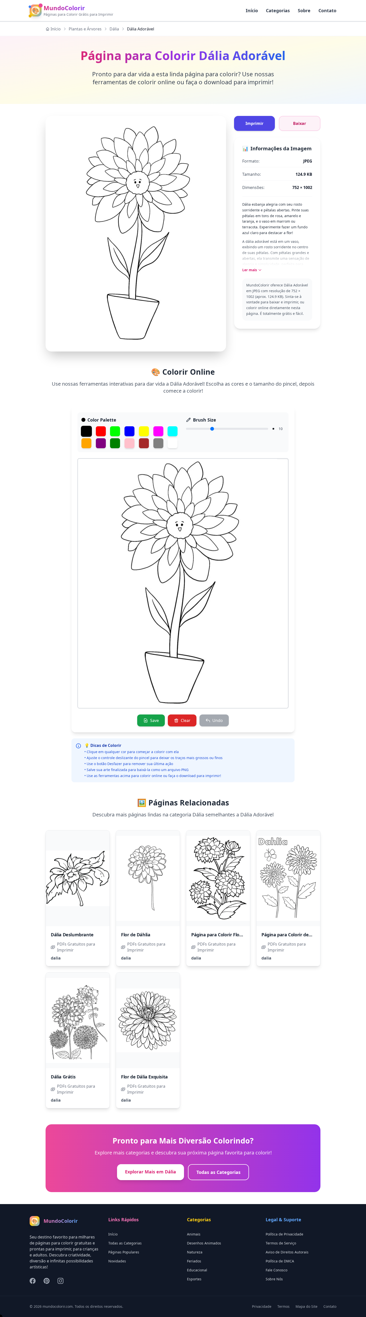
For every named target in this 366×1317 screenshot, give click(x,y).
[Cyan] (173, 431)
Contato (327, 10)
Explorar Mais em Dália (150, 1172)
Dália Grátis (63, 1077)
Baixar (299, 123)
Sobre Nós (274, 1279)
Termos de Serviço (281, 1243)
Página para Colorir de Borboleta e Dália (303, 935)
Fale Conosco (276, 1270)
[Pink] (129, 443)
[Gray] (158, 443)
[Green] (115, 431)
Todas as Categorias (218, 1172)
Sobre (304, 10)
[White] (173, 443)
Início (56, 29)
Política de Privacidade (284, 1234)
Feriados (194, 1261)
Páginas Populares (123, 1252)
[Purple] (101, 443)
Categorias (278, 10)
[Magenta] (158, 431)
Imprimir (254, 123)
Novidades (117, 1261)
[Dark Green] (115, 443)
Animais (193, 1234)
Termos (283, 1306)
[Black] (86, 431)
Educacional (197, 1270)
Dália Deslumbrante (72, 935)
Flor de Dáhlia (135, 935)
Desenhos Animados (204, 1243)
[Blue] (129, 431)
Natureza (194, 1252)
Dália (114, 29)
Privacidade (261, 1306)
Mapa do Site (306, 1306)
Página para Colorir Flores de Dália (227, 935)
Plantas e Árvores (85, 29)
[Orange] (86, 443)
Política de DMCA (280, 1261)
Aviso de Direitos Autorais (287, 1252)
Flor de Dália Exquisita (144, 1077)
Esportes (194, 1279)
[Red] (101, 431)
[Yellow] (144, 431)
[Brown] (144, 443)
